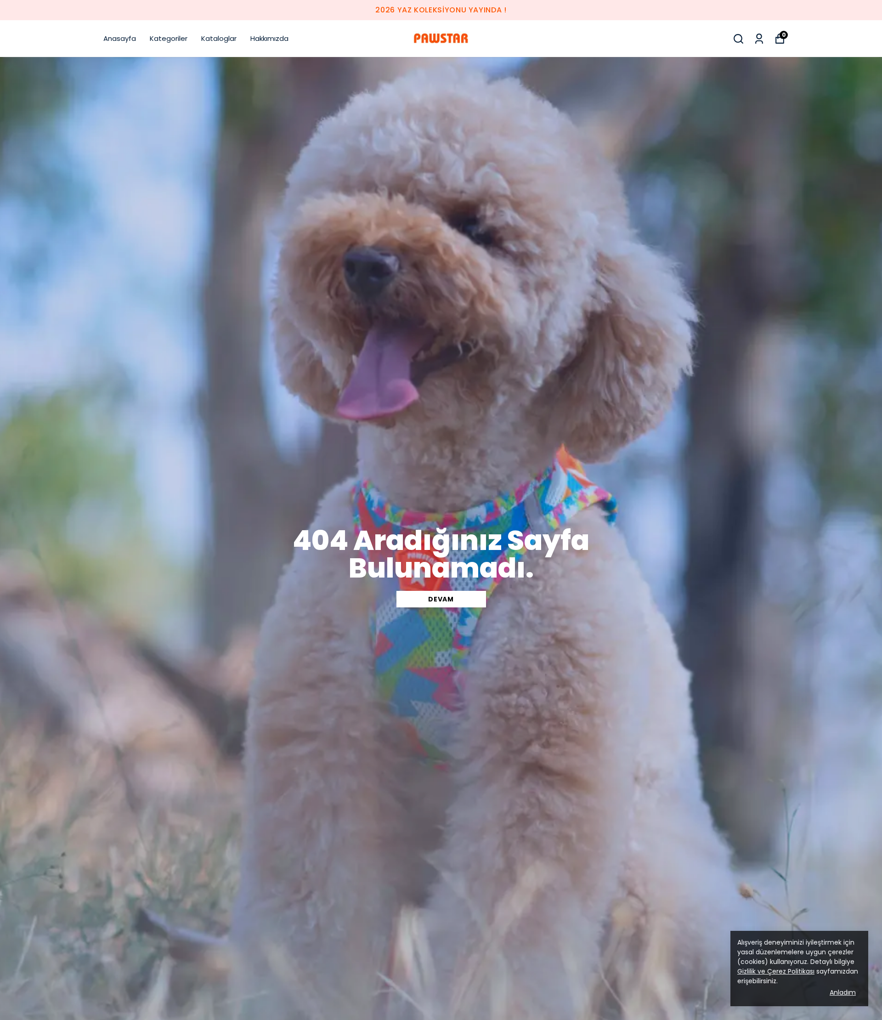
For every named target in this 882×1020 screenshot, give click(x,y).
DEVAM (441, 599)
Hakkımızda (269, 38)
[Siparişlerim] (759, 39)
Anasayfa (119, 38)
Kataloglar (219, 38)
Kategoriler (168, 38)
